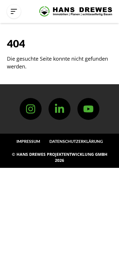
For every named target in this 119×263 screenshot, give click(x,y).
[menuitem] (28, 141)
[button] (14, 11)
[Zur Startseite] (75, 11)
